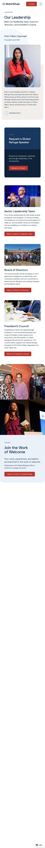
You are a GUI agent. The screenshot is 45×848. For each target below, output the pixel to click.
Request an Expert (18, 168)
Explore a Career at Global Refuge (19, 474)
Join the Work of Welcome (16, 450)
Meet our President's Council (18, 354)
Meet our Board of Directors (18, 290)
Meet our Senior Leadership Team (19, 234)
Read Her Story (15, 113)
